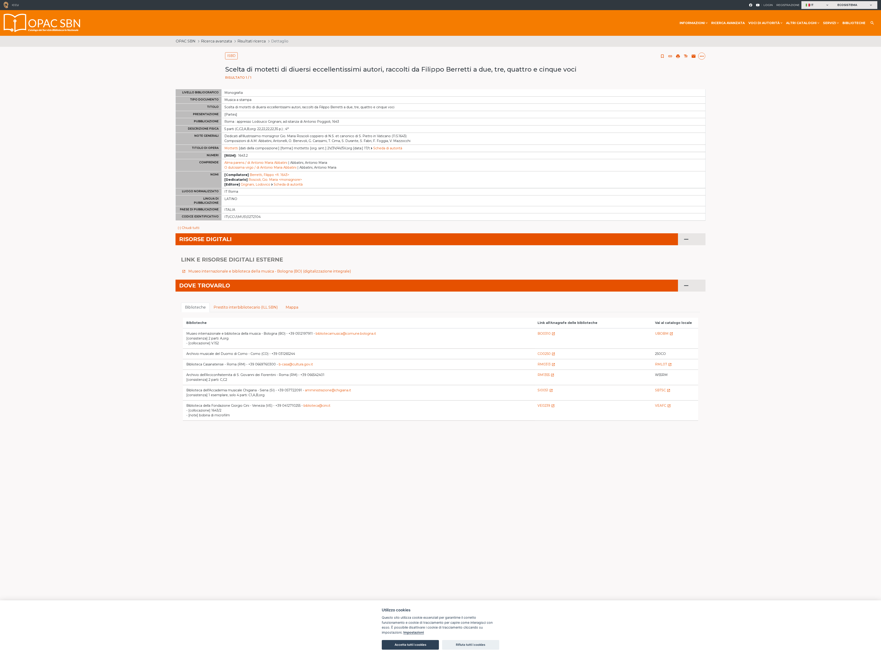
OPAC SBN (185, 41)
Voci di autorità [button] (764, 23)
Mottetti (231, 148)
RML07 (663, 364)
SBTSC (662, 390)
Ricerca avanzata (728, 23)
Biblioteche (853, 23)
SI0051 (545, 390)
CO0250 (546, 354)
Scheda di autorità (387, 148)
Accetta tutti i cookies (410, 644)
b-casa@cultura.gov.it (296, 364)
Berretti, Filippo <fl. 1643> (269, 175)
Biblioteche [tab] (195, 307)
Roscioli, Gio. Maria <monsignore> (275, 180)
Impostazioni (413, 632)
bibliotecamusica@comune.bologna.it (346, 333)
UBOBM (664, 333)
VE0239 (546, 406)
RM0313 (546, 364)
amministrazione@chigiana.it (328, 390)
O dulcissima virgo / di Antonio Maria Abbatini (260, 167)
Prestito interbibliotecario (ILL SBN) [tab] (246, 307)
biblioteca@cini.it (317, 406)
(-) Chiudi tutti (188, 228)
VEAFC (663, 406)
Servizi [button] (829, 23)
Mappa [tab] (292, 307)
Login (768, 5)
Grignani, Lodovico (255, 184)
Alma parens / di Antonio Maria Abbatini (255, 163)
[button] (817, 5)
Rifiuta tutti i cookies (470, 644)
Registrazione (788, 5)
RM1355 (546, 375)
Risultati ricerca (251, 41)
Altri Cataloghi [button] (801, 23)
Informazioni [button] (692, 23)
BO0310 (546, 333)
